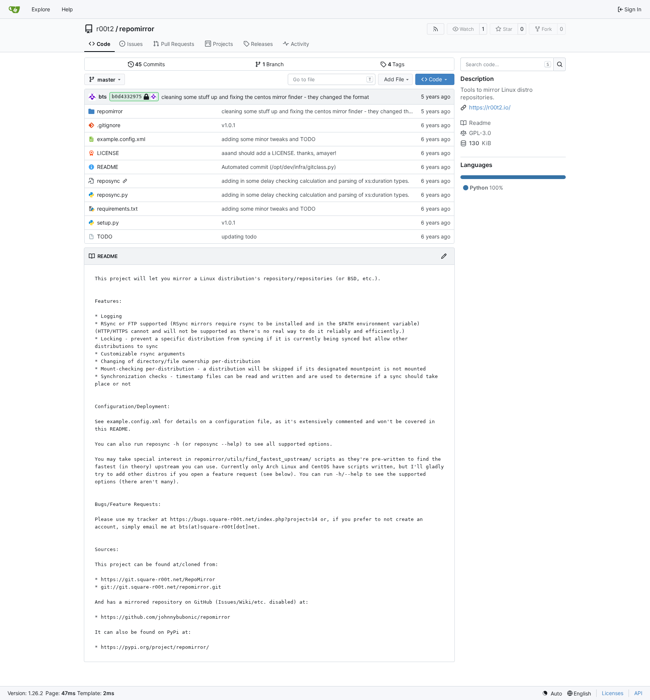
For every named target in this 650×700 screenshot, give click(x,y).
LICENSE (108, 153)
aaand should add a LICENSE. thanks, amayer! (279, 153)
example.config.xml (121, 139)
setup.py (108, 222)
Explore (41, 9)
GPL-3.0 (480, 133)
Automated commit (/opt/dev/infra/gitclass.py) (279, 167)
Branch (273, 64)
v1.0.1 (228, 125)
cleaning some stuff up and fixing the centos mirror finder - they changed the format (265, 97)
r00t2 (105, 29)
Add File (394, 79)
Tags (396, 64)
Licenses (612, 693)
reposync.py (112, 194)
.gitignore (108, 125)
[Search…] (559, 64)
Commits (150, 64)
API (638, 693)
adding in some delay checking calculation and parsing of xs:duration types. (315, 181)
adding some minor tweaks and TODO (269, 139)
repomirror (136, 29)
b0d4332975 (127, 96)
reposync (108, 181)
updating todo (239, 236)
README (107, 167)
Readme (480, 122)
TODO (104, 236)
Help (67, 9)
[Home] (14, 9)
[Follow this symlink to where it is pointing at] (125, 181)
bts (103, 96)
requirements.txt (117, 208)
